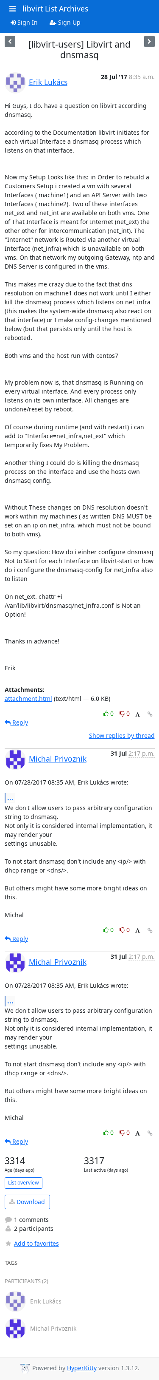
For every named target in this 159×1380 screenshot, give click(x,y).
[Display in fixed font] (137, 714)
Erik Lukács (48, 82)
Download (30, 1202)
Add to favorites (36, 1243)
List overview (23, 1182)
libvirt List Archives (55, 8)
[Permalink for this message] (150, 714)
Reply (19, 722)
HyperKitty (82, 1368)
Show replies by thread (122, 735)
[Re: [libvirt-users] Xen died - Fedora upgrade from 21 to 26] (149, 41)
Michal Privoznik (57, 759)
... (10, 797)
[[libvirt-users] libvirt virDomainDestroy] (10, 41)
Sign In (27, 22)
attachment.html (28, 698)
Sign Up (68, 22)
